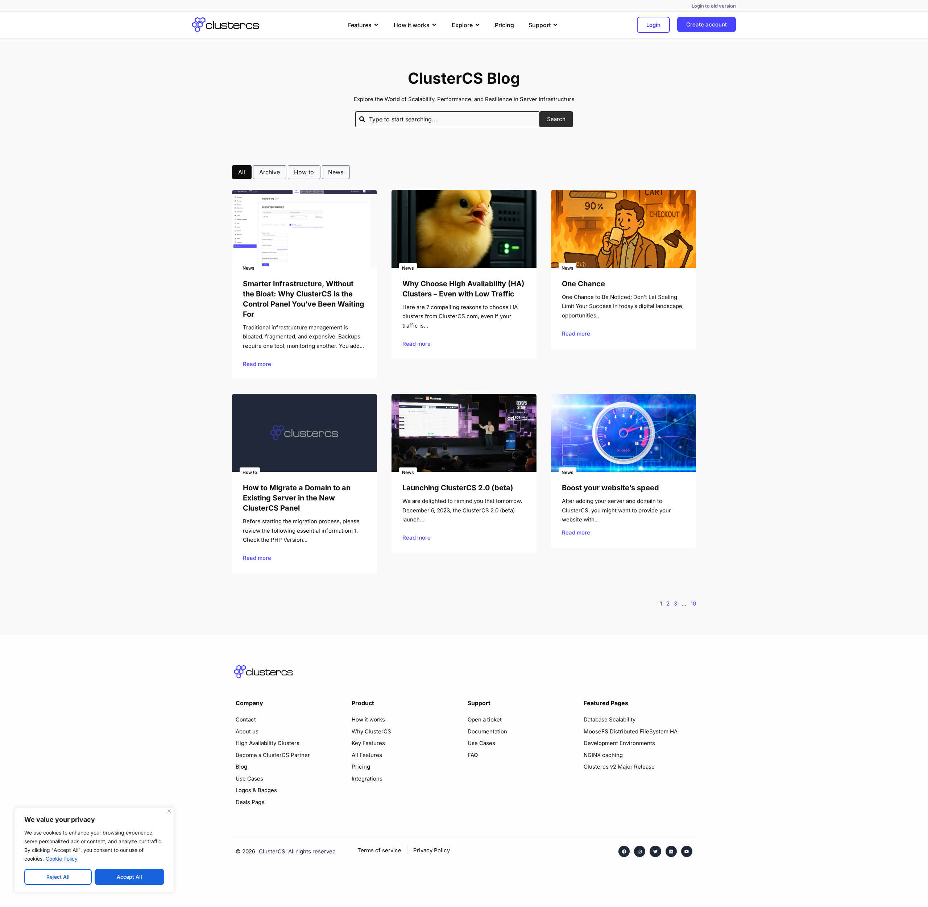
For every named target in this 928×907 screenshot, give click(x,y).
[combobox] (447, 119)
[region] (94, 850)
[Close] (169, 811)
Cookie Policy (62, 859)
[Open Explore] (477, 25)
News (335, 172)
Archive (269, 172)
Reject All (58, 877)
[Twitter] (655, 851)
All (241, 172)
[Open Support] (555, 25)
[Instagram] (639, 851)
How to (304, 172)
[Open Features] (376, 25)
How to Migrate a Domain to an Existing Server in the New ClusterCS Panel (297, 497)
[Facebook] (624, 851)
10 (693, 603)
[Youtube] (686, 851)
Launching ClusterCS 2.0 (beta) (457, 487)
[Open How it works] (434, 25)
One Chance (583, 283)
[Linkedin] (671, 851)
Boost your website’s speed (610, 487)
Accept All (129, 877)
